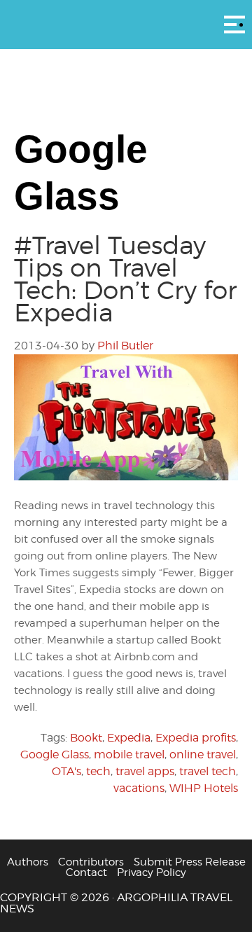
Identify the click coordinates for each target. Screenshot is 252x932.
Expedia (128, 737)
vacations (138, 788)
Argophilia (125, 23)
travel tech (207, 771)
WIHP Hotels (203, 788)
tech (98, 771)
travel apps (144, 771)
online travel (202, 754)
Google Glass (54, 754)
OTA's (66, 771)
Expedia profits (195, 737)
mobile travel (129, 754)
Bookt (86, 737)
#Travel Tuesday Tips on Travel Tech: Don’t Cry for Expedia (125, 279)
